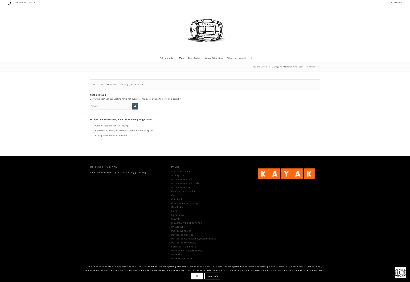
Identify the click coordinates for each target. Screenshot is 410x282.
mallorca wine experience (186, 222)
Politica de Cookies (182, 234)
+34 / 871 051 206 (28, 2)
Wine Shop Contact (182, 258)
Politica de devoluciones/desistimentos (193, 238)
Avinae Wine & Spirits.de (185, 183)
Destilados (177, 207)
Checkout (176, 199)
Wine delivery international (187, 250)
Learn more (212, 275)
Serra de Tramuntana (184, 246)
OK (197, 275)
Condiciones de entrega (185, 203)
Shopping (278, 67)
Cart (173, 195)
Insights (175, 219)
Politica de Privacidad (183, 242)
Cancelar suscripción (183, 191)
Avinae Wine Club (181, 187)
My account (396, 2)
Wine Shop (177, 254)
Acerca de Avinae (181, 171)
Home (268, 67)
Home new (177, 215)
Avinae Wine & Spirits (183, 179)
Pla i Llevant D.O (181, 230)
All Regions (177, 175)
